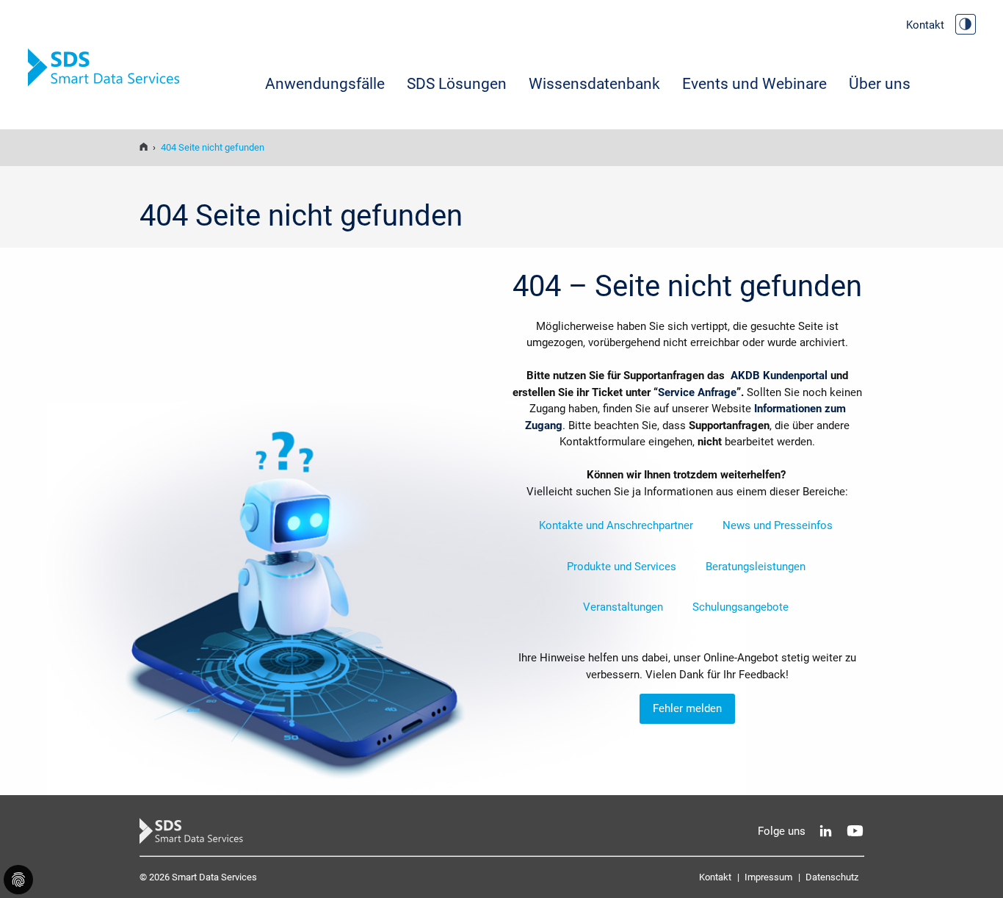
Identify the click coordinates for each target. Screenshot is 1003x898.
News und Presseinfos (778, 525)
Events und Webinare (754, 84)
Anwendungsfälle (325, 84)
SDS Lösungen (457, 84)
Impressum (768, 877)
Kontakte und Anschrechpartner (616, 525)
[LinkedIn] (825, 831)
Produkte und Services (621, 566)
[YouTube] (855, 831)
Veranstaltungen (623, 607)
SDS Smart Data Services (108, 68)
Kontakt (925, 25)
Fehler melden (687, 708)
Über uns (879, 84)
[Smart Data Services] (144, 147)
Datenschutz (831, 877)
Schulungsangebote (740, 607)
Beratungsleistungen (755, 566)
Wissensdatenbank (594, 84)
